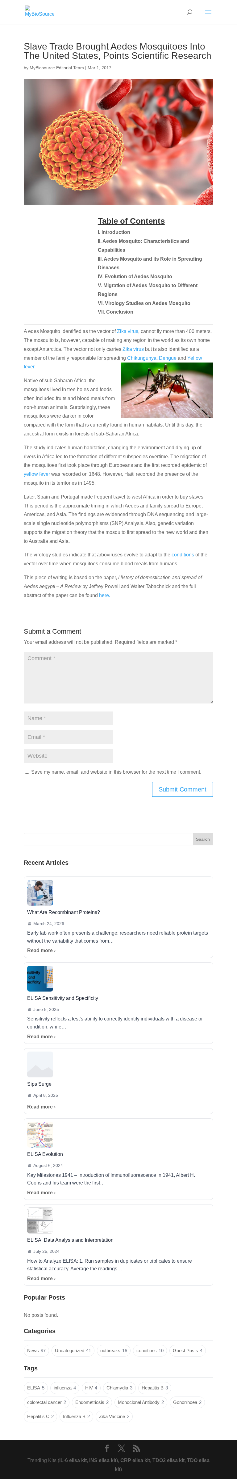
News (36, 1350)
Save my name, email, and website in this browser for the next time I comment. (116, 772)
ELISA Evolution (45, 1154)
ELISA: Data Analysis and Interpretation (70, 1240)
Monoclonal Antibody (141, 1402)
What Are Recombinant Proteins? (63, 912)
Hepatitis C (40, 1416)
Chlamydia (119, 1387)
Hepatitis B (155, 1387)
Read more (40, 950)
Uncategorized (73, 1350)
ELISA (35, 1387)
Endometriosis (92, 1402)
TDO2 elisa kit (168, 1460)
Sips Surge (39, 1084)
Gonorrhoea (187, 1402)
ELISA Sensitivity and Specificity (62, 998)
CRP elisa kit (135, 1460)
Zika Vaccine (114, 1416)
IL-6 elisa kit (73, 1460)
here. (104, 595)
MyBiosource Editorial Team (57, 67)
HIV (91, 1387)
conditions (183, 554)
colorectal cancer (46, 1402)
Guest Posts (187, 1350)
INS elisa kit (102, 1460)
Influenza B (76, 1416)
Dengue (168, 358)
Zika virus (127, 331)
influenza (65, 1387)
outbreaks (113, 1350)
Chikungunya (141, 358)
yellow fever (37, 474)
